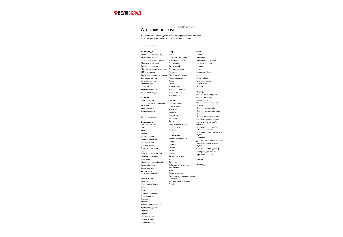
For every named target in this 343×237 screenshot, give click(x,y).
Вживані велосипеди (149, 78)
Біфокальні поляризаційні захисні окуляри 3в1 (206, 128)
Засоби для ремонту (177, 156)
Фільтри (144, 187)
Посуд (171, 142)
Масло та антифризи (149, 184)
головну (162, 38)
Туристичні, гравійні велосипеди (154, 75)
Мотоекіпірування (148, 222)
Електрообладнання (149, 208)
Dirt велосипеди (147, 84)
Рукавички (200, 66)
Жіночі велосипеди (148, 93)
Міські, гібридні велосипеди (152, 60)
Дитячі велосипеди (148, 57)
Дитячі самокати (147, 109)
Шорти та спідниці (203, 81)
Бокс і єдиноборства (177, 90)
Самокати (145, 98)
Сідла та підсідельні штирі (152, 162)
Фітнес (171, 55)
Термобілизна (201, 57)
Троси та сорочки (148, 137)
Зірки (143, 190)
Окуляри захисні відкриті (206, 95)
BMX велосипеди (148, 72)
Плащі (171, 184)
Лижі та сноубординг (177, 60)
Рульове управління (149, 156)
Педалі (144, 134)
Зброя (171, 170)
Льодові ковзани (175, 87)
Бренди (200, 160)
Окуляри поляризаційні (205, 108)
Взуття (171, 121)
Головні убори (202, 78)
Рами (143, 128)
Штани (199, 55)
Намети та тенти (175, 104)
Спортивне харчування (178, 57)
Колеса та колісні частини (151, 153)
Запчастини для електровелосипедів (149, 172)
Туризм (172, 101)
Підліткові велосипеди (150, 63)
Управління (145, 199)
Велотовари (147, 122)
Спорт (171, 51)
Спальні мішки (174, 106)
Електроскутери (148, 117)
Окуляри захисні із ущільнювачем (204, 99)
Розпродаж (201, 165)
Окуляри (200, 92)
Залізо (171, 81)
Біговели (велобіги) (149, 90)
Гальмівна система (148, 125)
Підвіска (144, 211)
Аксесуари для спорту (178, 75)
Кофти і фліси (202, 84)
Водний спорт (174, 95)
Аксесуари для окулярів (206, 152)
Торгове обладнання (204, 154)
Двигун (144, 202)
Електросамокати (148, 112)
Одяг (198, 51)
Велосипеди (147, 51)
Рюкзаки (172, 130)
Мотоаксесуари (147, 219)
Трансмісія (145, 159)
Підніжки (144, 214)
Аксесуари (173, 118)
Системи (144, 181)
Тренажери (173, 72)
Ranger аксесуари (176, 173)
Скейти (171, 84)
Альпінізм (173, 109)
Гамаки (171, 153)
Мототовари (147, 178)
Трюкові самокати (148, 101)
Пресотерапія (174, 63)
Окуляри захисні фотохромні (208, 116)
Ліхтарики (173, 162)
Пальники (172, 147)
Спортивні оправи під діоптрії (208, 149)
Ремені (199, 69)
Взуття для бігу (175, 66)
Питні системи (174, 127)
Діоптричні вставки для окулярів (209, 141)
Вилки (143, 131)
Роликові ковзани (176, 78)
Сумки (171, 133)
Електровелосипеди (149, 81)
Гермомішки (173, 115)
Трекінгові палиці (175, 136)
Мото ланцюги (147, 196)
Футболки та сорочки (204, 63)
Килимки (172, 112)
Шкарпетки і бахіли (204, 72)
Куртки (199, 75)
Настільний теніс (175, 93)
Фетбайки (145, 87)
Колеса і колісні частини (151, 205)
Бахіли (171, 150)
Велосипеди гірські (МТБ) (151, 55)
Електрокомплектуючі (150, 139)
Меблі (171, 159)
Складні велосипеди (149, 66)
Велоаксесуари (147, 168)
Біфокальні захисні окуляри (207, 119)
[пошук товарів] (200, 45)
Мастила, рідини (147, 145)
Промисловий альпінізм (178, 124)
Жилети (199, 87)
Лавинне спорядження (178, 139)
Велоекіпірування (148, 165)
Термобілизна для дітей (206, 60)
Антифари (200, 138)
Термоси (172, 145)
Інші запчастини (147, 142)
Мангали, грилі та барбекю (179, 181)
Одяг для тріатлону (177, 69)
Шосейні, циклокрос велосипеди (154, 69)
